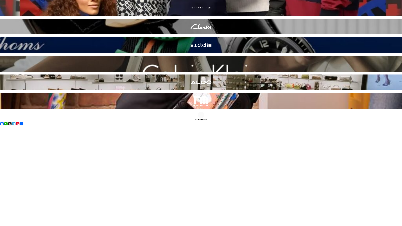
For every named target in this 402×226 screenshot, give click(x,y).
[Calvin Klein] (201, 64)
